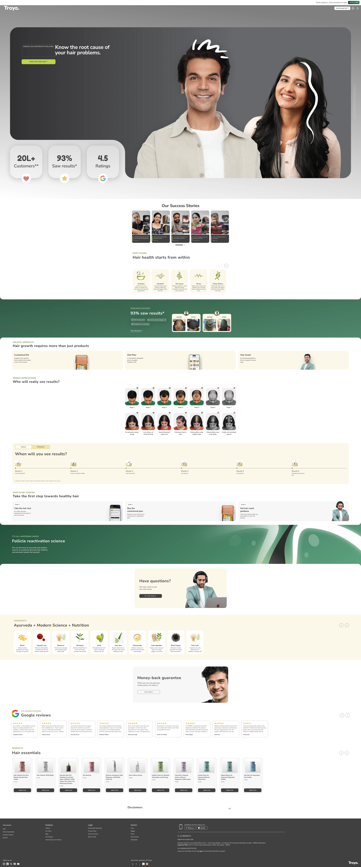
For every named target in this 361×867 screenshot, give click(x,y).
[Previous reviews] (342, 715)
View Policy (148, 692)
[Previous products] (341, 753)
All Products (49, 837)
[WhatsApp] (353, 8)
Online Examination (8, 832)
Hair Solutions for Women (53, 840)
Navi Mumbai (135, 837)
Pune (132, 828)
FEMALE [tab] (40, 447)
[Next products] (347, 753)
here (201, 851)
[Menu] (357, 8)
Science (48, 828)
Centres (134, 825)
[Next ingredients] (347, 625)
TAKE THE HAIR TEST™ (38, 62)
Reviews (5, 838)
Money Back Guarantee (95, 828)
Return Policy (92, 837)
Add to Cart (22, 790)
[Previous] (221, 266)
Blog (47, 834)
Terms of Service (93, 834)
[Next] (226, 266)
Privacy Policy (92, 831)
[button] (180, 807)
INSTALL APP (354, 2)
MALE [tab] (23, 447)
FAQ (4, 829)
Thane (132, 834)
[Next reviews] (348, 715)
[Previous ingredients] (341, 625)
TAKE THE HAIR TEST (342, 8)
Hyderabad (134, 840)
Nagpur (133, 831)
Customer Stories (8, 835)
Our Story (48, 831)
